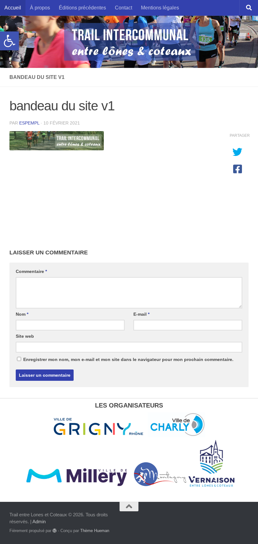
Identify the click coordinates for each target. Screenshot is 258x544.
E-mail (141, 314)
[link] (9, 40)
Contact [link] (123, 7)
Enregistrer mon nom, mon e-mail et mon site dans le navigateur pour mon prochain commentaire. (128, 359)
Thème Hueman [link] (94, 530)
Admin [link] (39, 521)
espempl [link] (29, 122)
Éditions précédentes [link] (82, 7)
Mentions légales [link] (160, 7)
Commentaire (31, 271)
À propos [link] (40, 7)
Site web (25, 336)
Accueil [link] (12, 7)
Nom (22, 314)
